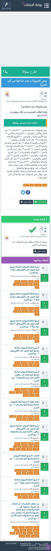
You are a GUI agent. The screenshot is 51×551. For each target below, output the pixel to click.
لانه (31, 497)
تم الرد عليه (43, 236)
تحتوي (25, 284)
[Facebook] (28, 192)
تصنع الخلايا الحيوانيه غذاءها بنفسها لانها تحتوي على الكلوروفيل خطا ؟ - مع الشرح (24, 270)
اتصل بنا (45, 543)
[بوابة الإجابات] (31, 4)
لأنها (30, 338)
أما (24, 533)
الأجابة (12, 392)
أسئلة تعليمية (22, 101)
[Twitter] (23, 192)
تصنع (36, 281)
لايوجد (25, 497)
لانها (30, 284)
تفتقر (25, 392)
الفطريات (29, 527)
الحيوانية (24, 308)
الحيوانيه (24, 281)
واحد (31, 395)
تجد (32, 185)
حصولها (36, 530)
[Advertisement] (25, 38)
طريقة (15, 527)
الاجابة (36, 470)
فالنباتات (23, 530)
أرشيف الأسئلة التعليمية (28, 545)
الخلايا (31, 281)
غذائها (12, 533)
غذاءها (26, 185)
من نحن (37, 543)
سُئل (45, 101)
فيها (20, 497)
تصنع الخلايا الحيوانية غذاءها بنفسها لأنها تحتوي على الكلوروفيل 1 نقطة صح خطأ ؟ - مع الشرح (24, 323)
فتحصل (19, 533)
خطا (37, 287)
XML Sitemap (43, 545)
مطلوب (18, 392)
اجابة (36, 416)
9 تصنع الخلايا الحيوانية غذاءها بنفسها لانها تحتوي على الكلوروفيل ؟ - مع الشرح (24, 351)
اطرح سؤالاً (29, 71)
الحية (28, 536)
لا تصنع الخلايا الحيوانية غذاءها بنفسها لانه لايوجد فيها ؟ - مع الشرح (26, 482)
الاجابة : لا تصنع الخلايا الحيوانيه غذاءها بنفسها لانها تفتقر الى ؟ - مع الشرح (24, 458)
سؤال (31, 416)
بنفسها (36, 284)
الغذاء (29, 530)
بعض (44, 185)
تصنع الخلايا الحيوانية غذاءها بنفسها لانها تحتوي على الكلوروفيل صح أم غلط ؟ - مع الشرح (24, 296)
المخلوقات (35, 536)
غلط (37, 314)
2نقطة (26, 395)
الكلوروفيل (17, 284)
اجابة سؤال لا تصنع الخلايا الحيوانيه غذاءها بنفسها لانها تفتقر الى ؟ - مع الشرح (24, 404)
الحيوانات (38, 185)
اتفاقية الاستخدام (11, 543)
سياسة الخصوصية (25, 543)
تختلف (36, 527)
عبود (37, 278)
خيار (37, 395)
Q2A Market (45, 547)
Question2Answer (43, 549)
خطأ (37, 341)
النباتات (22, 527)
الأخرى (22, 536)
